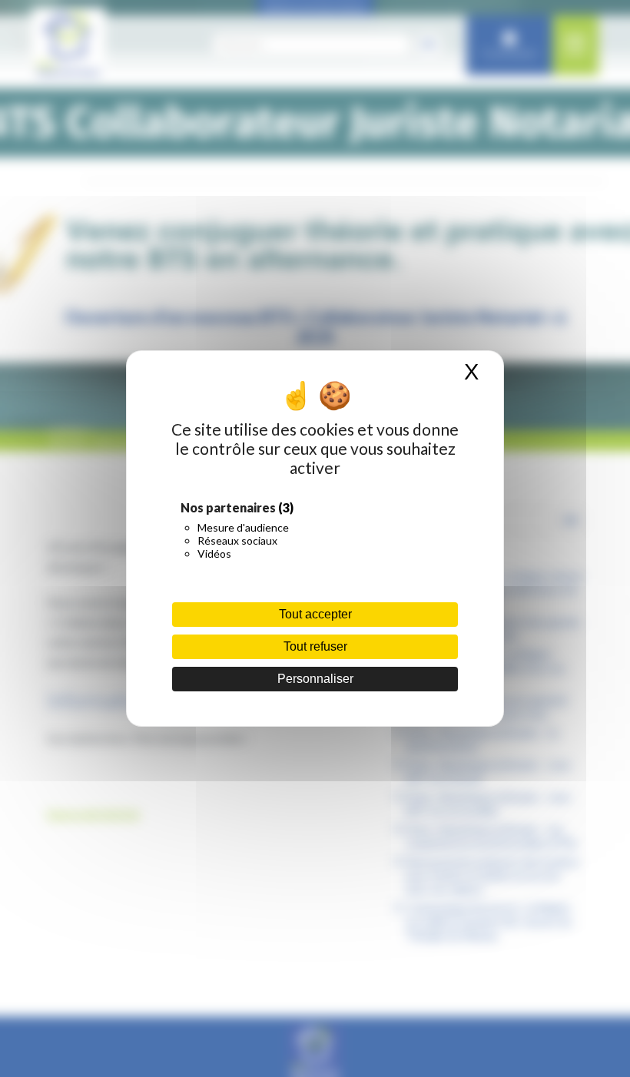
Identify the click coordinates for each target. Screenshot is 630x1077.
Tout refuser (315, 646)
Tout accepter (315, 614)
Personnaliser (315, 678)
